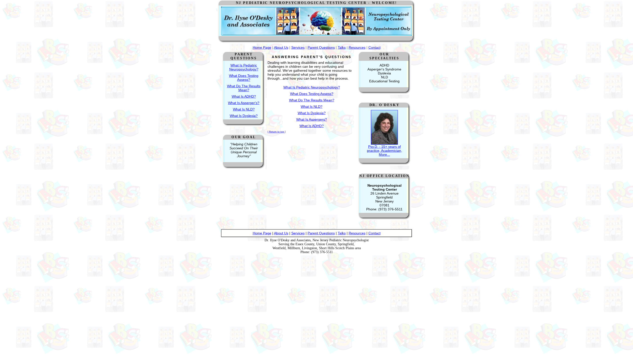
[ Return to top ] (277, 131)
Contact (374, 47)
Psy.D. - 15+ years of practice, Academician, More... (384, 150)
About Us (281, 47)
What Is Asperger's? (243, 103)
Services (298, 47)
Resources (357, 47)
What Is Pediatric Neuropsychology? (243, 67)
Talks (342, 47)
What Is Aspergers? (311, 119)
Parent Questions (321, 47)
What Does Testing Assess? (243, 78)
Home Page (262, 47)
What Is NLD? (244, 109)
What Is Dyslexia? (244, 116)
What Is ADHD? (244, 96)
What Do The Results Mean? (243, 88)
